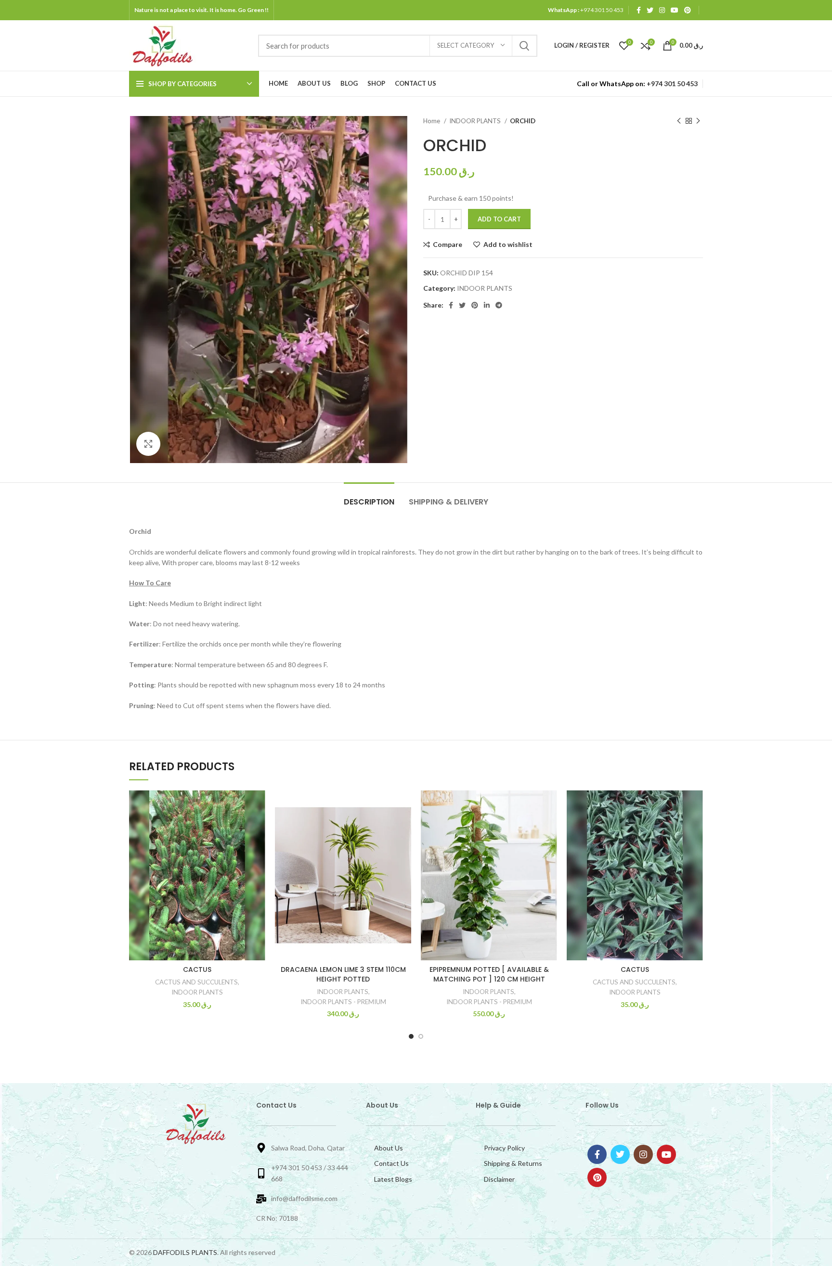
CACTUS (197, 969)
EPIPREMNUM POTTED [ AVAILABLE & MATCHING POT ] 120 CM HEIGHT (489, 974)
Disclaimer (499, 1179)
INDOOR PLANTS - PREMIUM (343, 1002)
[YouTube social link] (674, 10)
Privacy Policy (504, 1148)
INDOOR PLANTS (475, 121)
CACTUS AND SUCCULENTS (196, 982)
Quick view (212, 849)
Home (432, 121)
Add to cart (499, 219)
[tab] (369, 497)
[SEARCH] (524, 46)
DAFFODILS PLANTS (185, 1252)
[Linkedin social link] (487, 305)
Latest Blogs (393, 1179)
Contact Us (391, 1163)
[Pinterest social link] (687, 10)
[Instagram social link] (662, 10)
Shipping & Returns (513, 1163)
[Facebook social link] (639, 10)
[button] (258, 828)
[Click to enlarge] (148, 444)
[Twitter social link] (650, 10)
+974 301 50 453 (601, 9)
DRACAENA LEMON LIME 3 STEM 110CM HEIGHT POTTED (343, 974)
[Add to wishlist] (212, 806)
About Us (388, 1148)
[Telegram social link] (499, 305)
